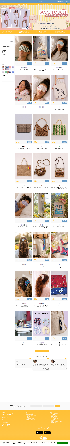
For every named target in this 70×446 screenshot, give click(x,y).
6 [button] (43, 397)
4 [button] (40, 397)
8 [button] (46, 397)
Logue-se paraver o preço (29, 63)
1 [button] (33, 28)
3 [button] (36, 28)
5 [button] (41, 397)
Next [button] (67, 377)
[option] (35, 17)
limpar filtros (11, 41)
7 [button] (44, 397)
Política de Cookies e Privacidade (19, 443)
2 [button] (35, 28)
